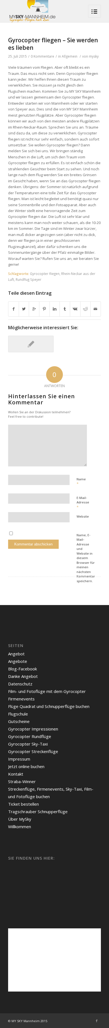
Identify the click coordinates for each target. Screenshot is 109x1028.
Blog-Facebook (22, 669)
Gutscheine (19, 721)
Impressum (19, 759)
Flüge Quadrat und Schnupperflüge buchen (48, 706)
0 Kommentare (42, 56)
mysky (94, 56)
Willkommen (19, 826)
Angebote (17, 661)
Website (83, 516)
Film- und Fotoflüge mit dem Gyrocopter (47, 691)
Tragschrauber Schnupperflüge (38, 811)
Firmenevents (21, 699)
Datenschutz (20, 684)
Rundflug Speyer (28, 279)
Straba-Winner (22, 781)
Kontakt (15, 774)
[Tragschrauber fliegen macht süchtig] (31, 344)
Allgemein (69, 56)
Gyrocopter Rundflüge (29, 736)
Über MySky (19, 819)
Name (81, 481)
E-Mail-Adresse (83, 503)
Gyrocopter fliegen (45, 273)
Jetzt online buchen (26, 766)
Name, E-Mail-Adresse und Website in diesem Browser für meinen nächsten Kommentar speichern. (86, 558)
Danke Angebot (23, 676)
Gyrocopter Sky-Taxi (28, 744)
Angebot (16, 653)
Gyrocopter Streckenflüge (33, 751)
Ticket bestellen (23, 804)
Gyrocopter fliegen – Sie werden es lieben (53, 43)
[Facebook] (97, 1021)
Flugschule (18, 714)
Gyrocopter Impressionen (33, 729)
